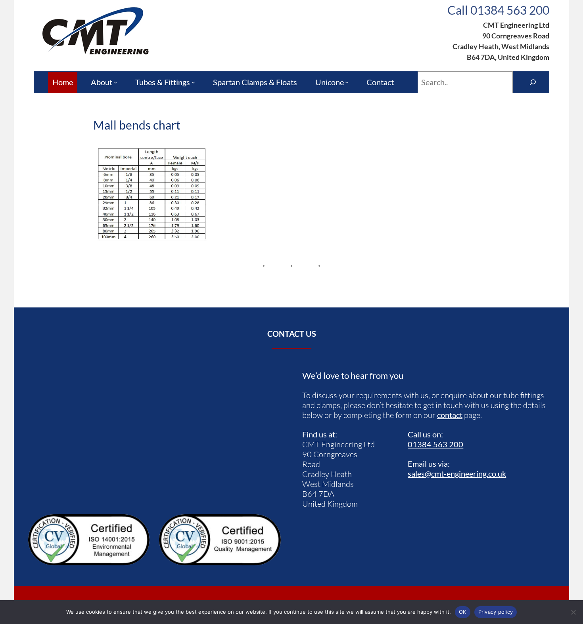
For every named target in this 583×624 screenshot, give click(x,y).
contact (449, 415)
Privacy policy (495, 612)
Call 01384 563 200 (498, 10)
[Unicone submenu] (347, 82)
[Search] (533, 82)
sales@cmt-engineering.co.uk (457, 473)
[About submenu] (115, 82)
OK (462, 612)
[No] (573, 612)
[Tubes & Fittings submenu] (193, 82)
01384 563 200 (435, 444)
